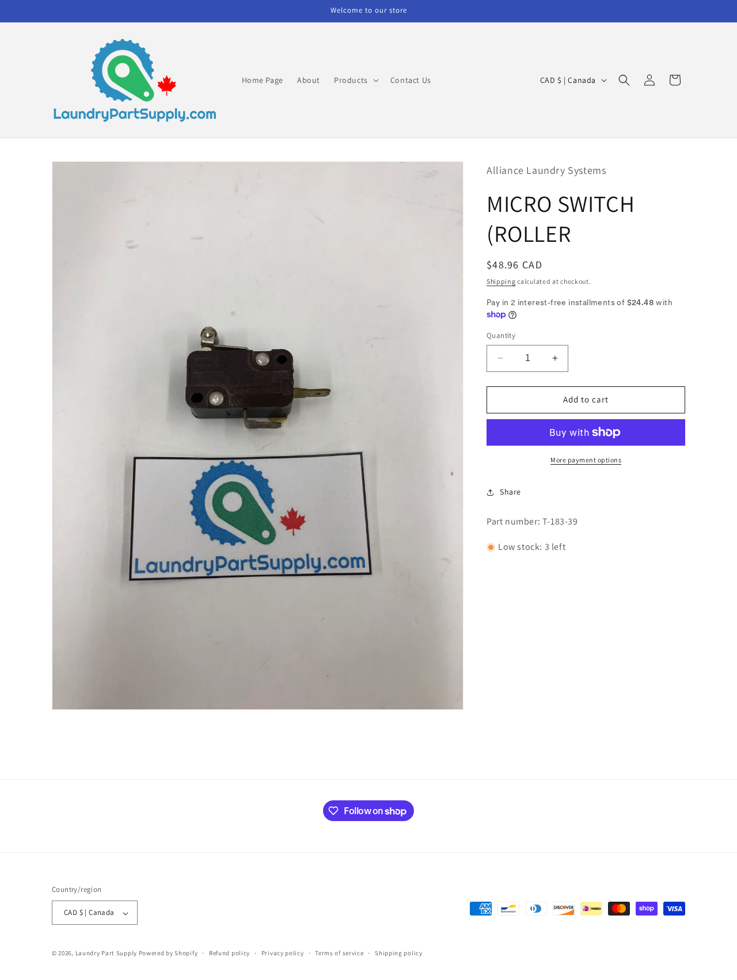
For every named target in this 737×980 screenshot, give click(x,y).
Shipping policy (399, 953)
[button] (355, 80)
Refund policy (229, 953)
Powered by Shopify (168, 953)
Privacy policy (282, 953)
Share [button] (510, 492)
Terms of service (339, 953)
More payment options (585, 459)
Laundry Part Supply (107, 953)
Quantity (501, 335)
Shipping (501, 281)
